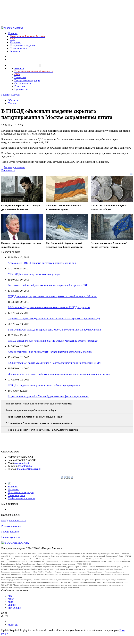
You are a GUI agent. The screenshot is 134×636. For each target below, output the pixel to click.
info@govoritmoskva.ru (29, 468)
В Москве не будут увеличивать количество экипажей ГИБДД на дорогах (49, 307)
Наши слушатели (10, 537)
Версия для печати (14, 167)
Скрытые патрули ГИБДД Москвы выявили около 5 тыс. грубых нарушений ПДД (54, 318)
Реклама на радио (11, 526)
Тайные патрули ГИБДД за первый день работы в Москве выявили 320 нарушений (54, 329)
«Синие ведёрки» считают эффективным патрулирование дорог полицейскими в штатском (59, 374)
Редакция (15, 51)
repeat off (13, 624)
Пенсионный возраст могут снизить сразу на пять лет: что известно (42, 429)
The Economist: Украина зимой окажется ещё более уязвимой (39, 403)
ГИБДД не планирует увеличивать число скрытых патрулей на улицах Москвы (52, 296)
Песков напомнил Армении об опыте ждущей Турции (34, 416)
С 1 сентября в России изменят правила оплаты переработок (39, 423)
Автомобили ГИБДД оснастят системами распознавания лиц (42, 263)
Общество (13, 100)
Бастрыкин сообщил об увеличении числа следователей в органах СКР (48, 285)
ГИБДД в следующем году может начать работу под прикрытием (44, 385)
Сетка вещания (18, 48)
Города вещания (10, 531)
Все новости (8, 170)
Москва (12, 103)
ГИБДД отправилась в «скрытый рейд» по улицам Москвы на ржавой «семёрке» (53, 340)
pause (11, 598)
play (10, 596)
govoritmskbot (21, 463)
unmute (12, 604)
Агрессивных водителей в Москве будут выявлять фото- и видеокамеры (48, 396)
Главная (5, 94)
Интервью (15, 42)
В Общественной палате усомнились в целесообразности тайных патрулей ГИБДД (54, 363)
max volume (14, 607)
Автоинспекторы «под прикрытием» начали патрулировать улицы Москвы (50, 351)
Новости (12, 33)
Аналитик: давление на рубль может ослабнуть (31, 410)
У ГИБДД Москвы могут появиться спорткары (34, 274)
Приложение (21, 89)
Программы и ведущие (22, 45)
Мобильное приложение (21, 498)
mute (10, 601)
